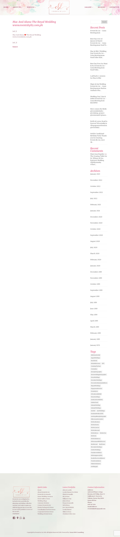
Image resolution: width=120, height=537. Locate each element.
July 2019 (93, 302)
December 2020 (96, 217)
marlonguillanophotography (98, 416)
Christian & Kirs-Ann (69, 514)
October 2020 (95, 229)
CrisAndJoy (94, 369)
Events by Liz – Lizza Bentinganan (98, 32)
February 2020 (95, 260)
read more (16, 513)
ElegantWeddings (95, 385)
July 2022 (93, 198)
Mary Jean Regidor (97, 154)
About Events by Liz (44, 492)
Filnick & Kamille (68, 494)
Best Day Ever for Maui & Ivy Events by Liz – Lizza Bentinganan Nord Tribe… (98, 67)
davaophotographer (96, 371)
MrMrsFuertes (95, 424)
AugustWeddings (95, 357)
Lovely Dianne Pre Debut (70, 492)
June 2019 (93, 309)
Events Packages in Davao (46, 507)
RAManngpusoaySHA (96, 455)
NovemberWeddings (96, 447)
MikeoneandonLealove (97, 419)
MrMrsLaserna (95, 427)
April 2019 (94, 321)
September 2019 (96, 290)
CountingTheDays (96, 366)
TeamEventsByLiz (96, 461)
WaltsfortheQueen (96, 463)
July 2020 (93, 247)
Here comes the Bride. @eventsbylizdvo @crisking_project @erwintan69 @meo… (98, 112)
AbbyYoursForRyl (95, 355)
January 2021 (95, 211)
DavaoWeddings (95, 377)
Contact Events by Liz (44, 505)
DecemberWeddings (96, 380)
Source (15, 47)
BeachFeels (94, 360)
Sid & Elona (66, 505)
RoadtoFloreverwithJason (98, 458)
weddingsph (94, 466)
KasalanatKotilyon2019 (97, 413)
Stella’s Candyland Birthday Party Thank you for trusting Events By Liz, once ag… (98, 138)
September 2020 (96, 235)
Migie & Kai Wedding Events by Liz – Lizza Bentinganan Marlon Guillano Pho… (98, 87)
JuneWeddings (101, 410)
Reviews (101, 7)
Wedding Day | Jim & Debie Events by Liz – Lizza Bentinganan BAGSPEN (98, 100)
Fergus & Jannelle (68, 503)
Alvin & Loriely (67, 490)
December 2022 (96, 180)
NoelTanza (102, 444)
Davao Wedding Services (45, 496)
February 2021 (95, 205)
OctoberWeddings (95, 449)
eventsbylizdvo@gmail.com (96, 508)
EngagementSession (96, 388)
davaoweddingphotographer (98, 374)
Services (30, 7)
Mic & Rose (66, 496)
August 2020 (95, 241)
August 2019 (94, 296)
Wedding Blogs (42, 501)
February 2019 (95, 333)
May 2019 (93, 315)
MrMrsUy (93, 435)
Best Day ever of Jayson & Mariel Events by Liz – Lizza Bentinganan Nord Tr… (98, 42)
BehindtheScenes (95, 363)
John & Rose (66, 501)
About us (17, 7)
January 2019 (95, 339)
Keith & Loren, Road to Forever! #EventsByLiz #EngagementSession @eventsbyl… (98, 124)
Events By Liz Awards (44, 494)
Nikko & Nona (67, 512)
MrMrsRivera (94, 433)
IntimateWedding (95, 405)
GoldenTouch (94, 402)
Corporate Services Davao (45, 512)
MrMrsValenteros (95, 438)
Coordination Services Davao (46, 509)
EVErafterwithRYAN (96, 394)
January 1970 (95, 345)
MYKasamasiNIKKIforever (98, 441)
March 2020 (94, 253)
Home (6, 7)
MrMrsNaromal (95, 430)
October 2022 (95, 186)
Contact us (114, 7)
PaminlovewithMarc (96, 452)
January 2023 (95, 174)
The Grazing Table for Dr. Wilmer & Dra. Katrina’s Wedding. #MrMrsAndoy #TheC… (98, 160)
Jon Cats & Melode (68, 507)
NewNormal (94, 444)
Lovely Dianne (67, 509)
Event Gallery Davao (44, 498)
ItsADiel (93, 410)
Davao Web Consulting (77, 532)
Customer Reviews (43, 503)
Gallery (88, 7)
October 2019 (95, 284)
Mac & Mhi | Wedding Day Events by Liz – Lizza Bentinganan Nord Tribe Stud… (98, 54)
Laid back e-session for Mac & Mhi (97, 77)
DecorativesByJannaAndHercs (99, 383)
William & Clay (67, 498)
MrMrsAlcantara (95, 422)
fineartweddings (95, 396)
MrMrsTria (103, 433)
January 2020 (95, 266)
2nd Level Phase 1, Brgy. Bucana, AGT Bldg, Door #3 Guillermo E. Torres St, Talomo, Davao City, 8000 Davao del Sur (96, 496)
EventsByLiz (94, 391)
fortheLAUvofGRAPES (97, 399)
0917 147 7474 (92, 504)
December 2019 (96, 272)
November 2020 (96, 223)
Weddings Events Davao (45, 514)
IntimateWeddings (96, 408)
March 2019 (94, 327)
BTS (103, 363)
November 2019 (96, 278)
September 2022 (96, 192)
